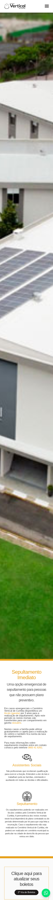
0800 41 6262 (35, 747)
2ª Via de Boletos (26, 892)
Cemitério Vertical (14, 6)
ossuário (16, 722)
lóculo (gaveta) (12, 713)
